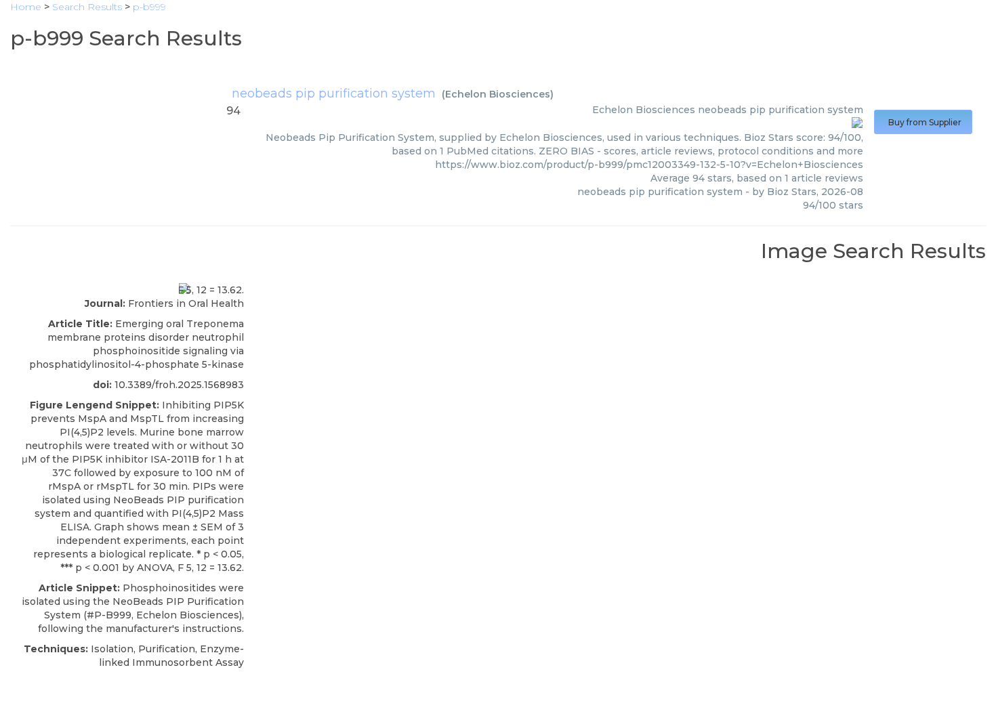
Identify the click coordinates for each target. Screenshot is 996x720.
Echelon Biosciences (497, 94)
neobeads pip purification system (334, 93)
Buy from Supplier (923, 122)
